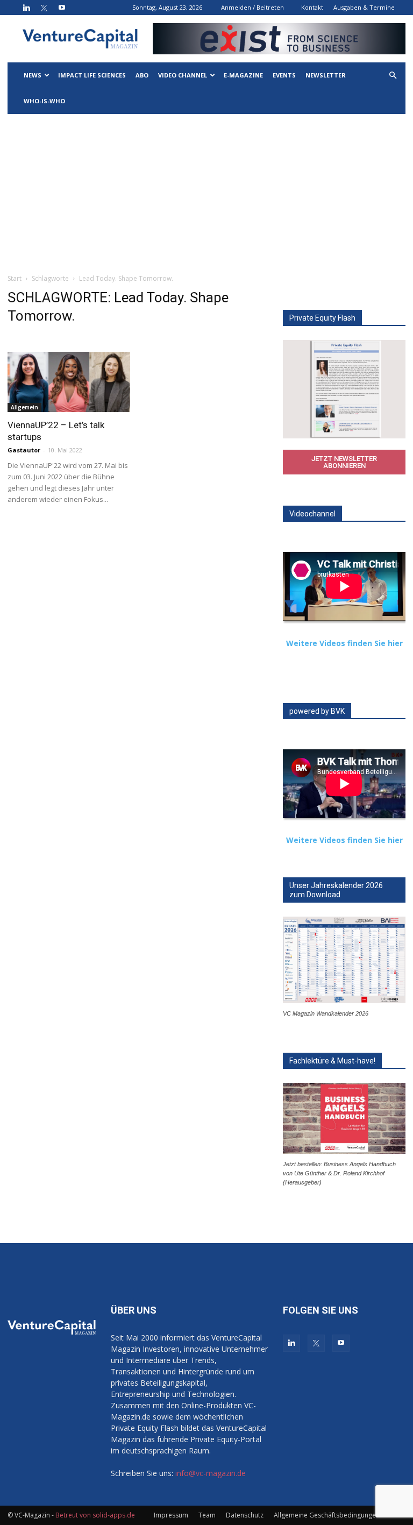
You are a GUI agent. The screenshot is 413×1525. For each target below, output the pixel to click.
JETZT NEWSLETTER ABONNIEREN (344, 462)
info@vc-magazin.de (210, 1473)
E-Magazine (243, 75)
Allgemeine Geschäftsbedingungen (327, 1515)
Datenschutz (245, 1515)
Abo (142, 75)
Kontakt (312, 7)
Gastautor (24, 450)
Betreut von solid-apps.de (95, 1515)
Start (15, 278)
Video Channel (182, 75)
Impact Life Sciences (92, 75)
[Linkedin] (26, 7)
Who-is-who (44, 101)
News (32, 75)
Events (284, 75)
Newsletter (325, 75)
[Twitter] (44, 7)
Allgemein (24, 407)
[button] (392, 75)
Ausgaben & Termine (364, 7)
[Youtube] (62, 7)
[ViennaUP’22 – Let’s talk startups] (69, 382)
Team (207, 1515)
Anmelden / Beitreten (252, 7)
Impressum (171, 1515)
